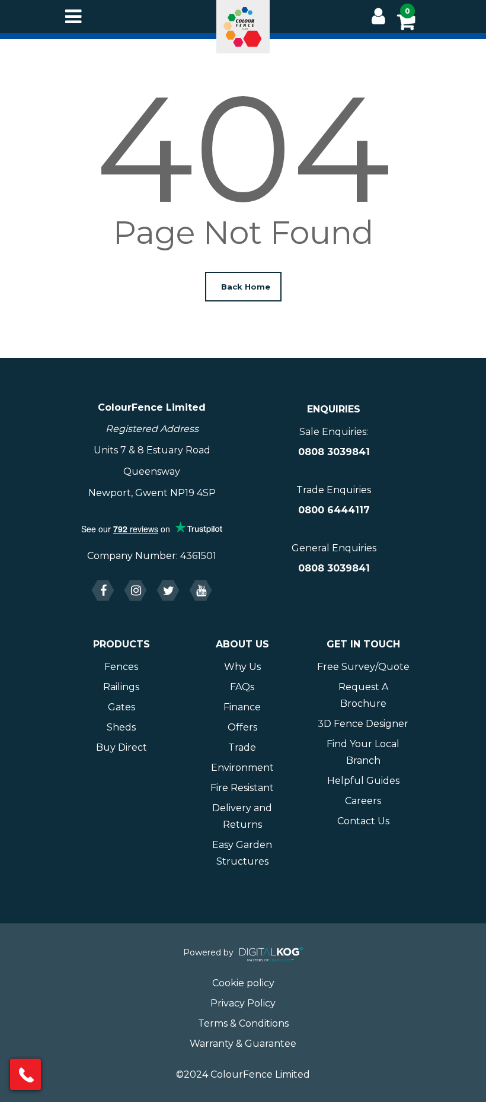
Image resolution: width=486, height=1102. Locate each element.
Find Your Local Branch (363, 752)
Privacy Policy (243, 1003)
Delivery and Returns (242, 816)
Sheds (121, 727)
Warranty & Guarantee (243, 1043)
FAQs (242, 687)
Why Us (242, 666)
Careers (363, 800)
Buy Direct (121, 747)
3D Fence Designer (363, 723)
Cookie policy (243, 983)
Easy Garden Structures (242, 853)
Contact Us (363, 821)
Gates (121, 707)
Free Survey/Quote (363, 666)
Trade (242, 747)
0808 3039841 (334, 452)
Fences (121, 666)
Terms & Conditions (243, 1023)
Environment (242, 767)
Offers (242, 727)
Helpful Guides (363, 780)
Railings (121, 687)
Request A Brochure (363, 695)
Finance (242, 707)
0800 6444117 (334, 510)
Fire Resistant (242, 787)
